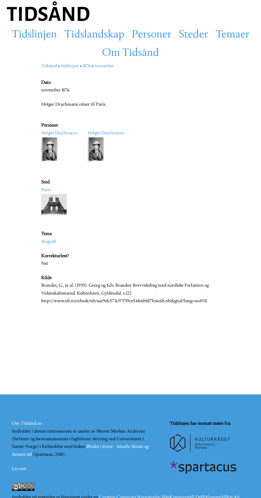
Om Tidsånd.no (27, 423)
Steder (193, 34)
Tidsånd (49, 66)
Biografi (48, 241)
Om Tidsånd (130, 53)
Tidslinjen (34, 34)
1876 (86, 66)
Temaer (233, 34)
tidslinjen (70, 66)
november (104, 66)
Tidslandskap (94, 34)
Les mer (19, 468)
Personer (152, 34)
